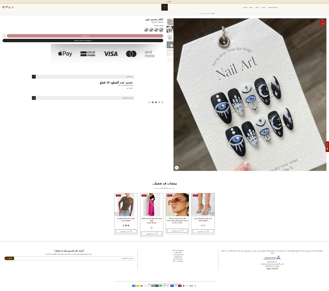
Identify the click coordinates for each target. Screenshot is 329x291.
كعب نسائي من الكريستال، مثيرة (203, 218)
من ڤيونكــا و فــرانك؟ (178, 250)
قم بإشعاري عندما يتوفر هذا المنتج (82, 40)
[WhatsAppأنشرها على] (149, 102)
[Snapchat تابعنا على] (271, 269)
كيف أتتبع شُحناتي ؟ (178, 254)
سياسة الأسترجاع (178, 259)
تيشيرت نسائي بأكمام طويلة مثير (126, 218)
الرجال (257, 7)
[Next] (176, 94)
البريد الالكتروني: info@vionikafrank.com (272, 264)
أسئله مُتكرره (177, 252)
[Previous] (323, 94)
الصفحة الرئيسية (272, 7)
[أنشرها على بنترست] (159, 102)
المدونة (245, 7)
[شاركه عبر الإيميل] (152, 102)
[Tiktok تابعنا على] (269, 269)
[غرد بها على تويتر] (162, 102)
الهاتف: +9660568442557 (272, 266)
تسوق (250, 7)
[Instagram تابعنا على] (275, 269)
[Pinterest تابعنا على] (273, 269)
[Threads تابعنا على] (267, 269)
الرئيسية (213, 13)
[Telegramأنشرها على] (156, 102)
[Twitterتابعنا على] (277, 269)
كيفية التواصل (178, 256)
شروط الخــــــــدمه (178, 261)
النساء (263, 7)
